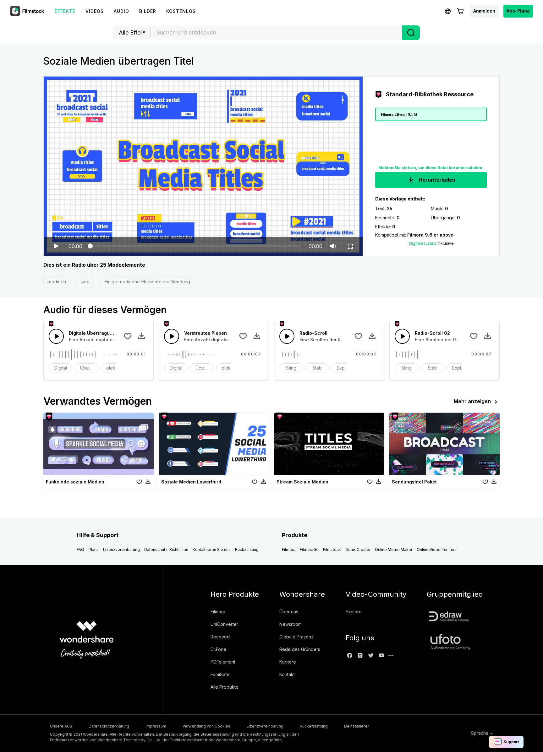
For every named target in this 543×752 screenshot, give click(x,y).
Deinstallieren (357, 726)
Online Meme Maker (393, 549)
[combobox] (276, 32)
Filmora (288, 549)
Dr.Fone (218, 649)
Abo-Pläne (518, 10)
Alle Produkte (225, 687)
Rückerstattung (314, 726)
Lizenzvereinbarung (121, 549)
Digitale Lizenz (423, 243)
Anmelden (484, 10)
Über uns (288, 611)
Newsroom (290, 624)
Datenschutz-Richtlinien (166, 549)
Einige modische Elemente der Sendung (147, 282)
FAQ (80, 549)
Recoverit (221, 636)
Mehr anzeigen (472, 401)
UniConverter (224, 624)
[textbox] (276, 32)
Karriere (287, 661)
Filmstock (332, 549)
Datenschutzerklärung (109, 726)
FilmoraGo (309, 549)
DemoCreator (357, 549)
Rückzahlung (247, 549)
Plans (94, 549)
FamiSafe (220, 674)
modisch (56, 282)
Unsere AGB (61, 726)
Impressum (155, 726)
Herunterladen (436, 180)
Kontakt (287, 674)
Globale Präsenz (296, 636)
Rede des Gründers (299, 649)
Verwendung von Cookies (206, 726)
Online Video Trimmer (437, 549)
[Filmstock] (27, 11)
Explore (354, 611)
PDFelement (223, 661)
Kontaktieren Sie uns (212, 549)
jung (85, 282)
